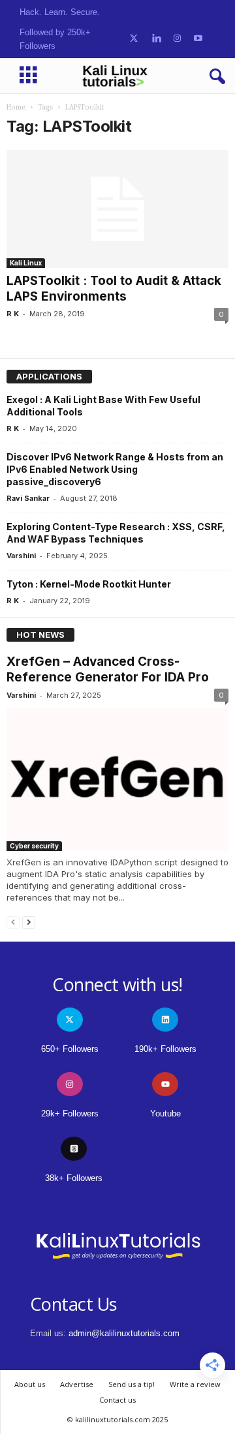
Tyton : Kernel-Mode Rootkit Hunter (89, 584)
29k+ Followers (70, 1113)
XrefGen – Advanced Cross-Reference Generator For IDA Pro (108, 669)
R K (13, 313)
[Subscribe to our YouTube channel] (198, 39)
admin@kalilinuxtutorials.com (124, 1333)
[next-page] (28, 922)
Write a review (195, 1384)
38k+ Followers (73, 1178)
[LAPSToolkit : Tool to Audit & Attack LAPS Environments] (117, 209)
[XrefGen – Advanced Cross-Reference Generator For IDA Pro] (117, 779)
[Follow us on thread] (74, 1149)
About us (29, 1384)
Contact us (117, 1400)
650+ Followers (70, 1049)
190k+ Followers (165, 1049)
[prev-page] (13, 922)
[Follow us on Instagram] (177, 39)
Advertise (76, 1384)
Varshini (21, 555)
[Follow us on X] (134, 39)
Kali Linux (26, 263)
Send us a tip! (131, 1384)
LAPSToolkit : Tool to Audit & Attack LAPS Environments (114, 288)
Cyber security (34, 846)
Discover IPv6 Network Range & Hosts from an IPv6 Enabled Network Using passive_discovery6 (115, 469)
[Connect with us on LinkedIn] (156, 39)
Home (16, 107)
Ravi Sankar (28, 498)
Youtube (165, 1113)
